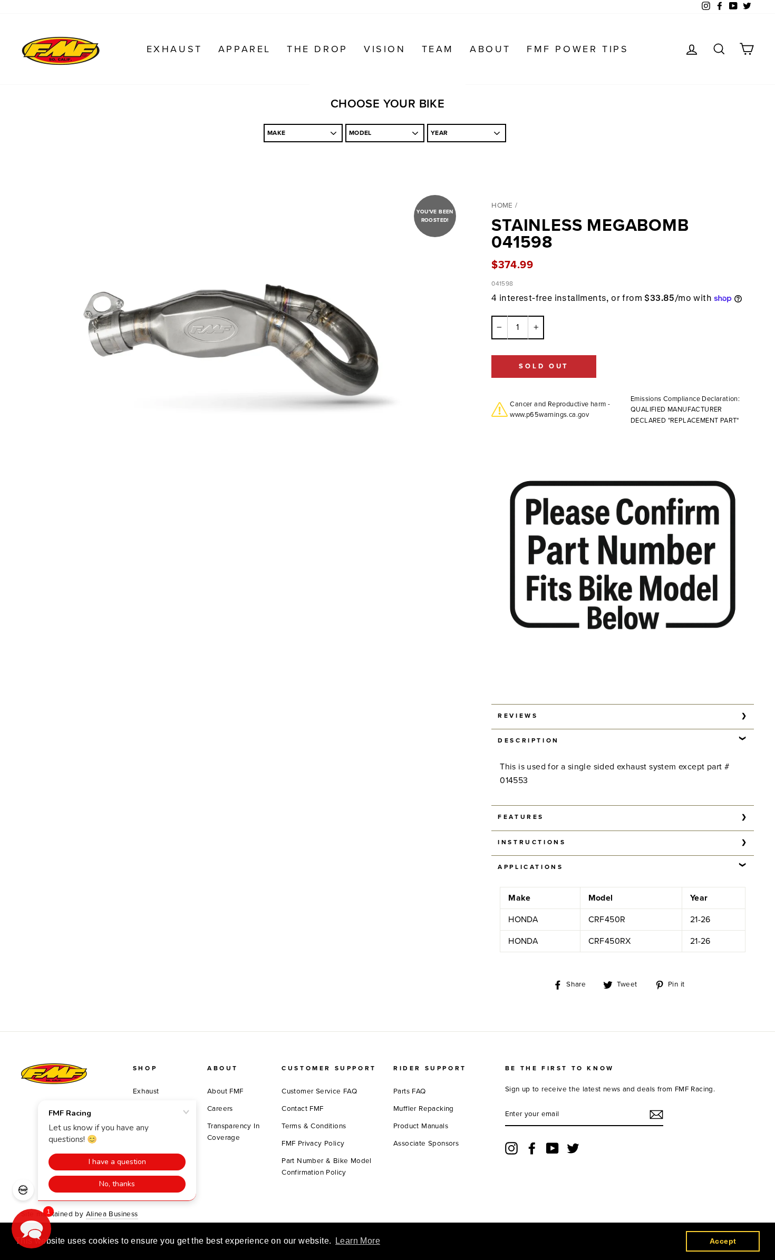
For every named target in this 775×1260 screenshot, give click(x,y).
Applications (530, 867)
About (490, 49)
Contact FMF (302, 1109)
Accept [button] (723, 1241)
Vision (385, 49)
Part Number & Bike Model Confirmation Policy (327, 1167)
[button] (31, 1228)
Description (528, 740)
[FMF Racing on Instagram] (511, 1148)
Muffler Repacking (423, 1109)
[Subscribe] (656, 1114)
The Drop (317, 49)
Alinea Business (112, 1214)
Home (502, 205)
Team (438, 49)
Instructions (532, 842)
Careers (220, 1109)
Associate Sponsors (426, 1143)
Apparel (244, 49)
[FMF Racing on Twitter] (573, 1148)
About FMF (225, 1091)
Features (521, 817)
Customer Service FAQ (319, 1091)
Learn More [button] (357, 1240)
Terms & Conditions (314, 1126)
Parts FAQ (409, 1091)
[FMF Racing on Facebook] (532, 1148)
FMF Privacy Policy (313, 1143)
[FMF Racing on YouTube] (552, 1148)
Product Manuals (420, 1126)
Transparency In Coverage (233, 1132)
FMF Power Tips (577, 49)
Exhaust (174, 49)
